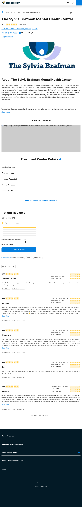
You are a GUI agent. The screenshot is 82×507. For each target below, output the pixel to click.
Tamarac (12, 12)
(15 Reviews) (22, 24)
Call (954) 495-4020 (9, 33)
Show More (5, 316)
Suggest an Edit (7, 37)
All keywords (6, 257)
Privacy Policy (41, 483)
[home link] (2, 12)
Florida (6, 12)
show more (6, 112)
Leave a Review (18, 250)
